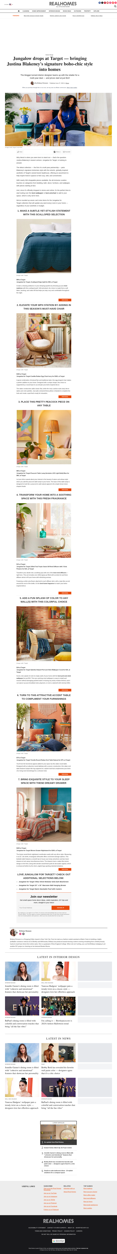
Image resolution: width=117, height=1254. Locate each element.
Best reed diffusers (90, 1198)
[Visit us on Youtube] (107, 3)
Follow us (58, 152)
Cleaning (26, 11)
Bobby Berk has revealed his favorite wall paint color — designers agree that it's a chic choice (59, 1163)
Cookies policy (69, 1231)
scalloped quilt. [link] (33, 288)
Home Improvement (39, 11)
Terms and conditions (43, 1231)
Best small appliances (91, 1205)
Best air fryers (88, 1201)
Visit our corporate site (82, 1248)
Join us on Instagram (50, 1196)
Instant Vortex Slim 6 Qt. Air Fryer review (58, 1147)
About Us (71, 1227)
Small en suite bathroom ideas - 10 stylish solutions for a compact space (58, 1171)
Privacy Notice (22, 914)
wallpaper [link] (50, 678)
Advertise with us (69, 1188)
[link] (20, 279)
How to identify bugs (78, 15)
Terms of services (40, 912)
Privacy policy (57, 1231)
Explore (96, 11)
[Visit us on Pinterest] (105, 3)
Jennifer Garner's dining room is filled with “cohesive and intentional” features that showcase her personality (58, 1155)
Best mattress (88, 1188)
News (67, 83)
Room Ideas (67, 11)
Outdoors (77, 11)
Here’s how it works (72, 87)
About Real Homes (70, 1192)
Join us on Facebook (50, 1206)
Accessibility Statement (37, 1227)
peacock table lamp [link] (35, 481)
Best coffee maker (89, 1195)
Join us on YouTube (50, 1193)
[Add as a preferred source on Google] (58, 1241)
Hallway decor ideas (96, 15)
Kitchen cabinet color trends (58, 15)
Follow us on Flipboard (51, 1209)
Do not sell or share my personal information (58, 1234)
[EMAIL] (23, 934)
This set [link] (26, 575)
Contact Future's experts (56, 1227)
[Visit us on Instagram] (110, 3)
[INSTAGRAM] (20, 934)
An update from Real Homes (54, 1142)
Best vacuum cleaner (90, 1192)
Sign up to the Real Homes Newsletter (52, 1189)
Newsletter (67, 152)
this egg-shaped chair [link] (59, 380)
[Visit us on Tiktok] (115, 3)
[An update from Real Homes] (58, 1134)
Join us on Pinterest (50, 1203)
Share (20, 152)
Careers (79, 1231)
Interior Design (54, 11)
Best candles (88, 1208)
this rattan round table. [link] (60, 764)
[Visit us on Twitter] (102, 3)
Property (87, 11)
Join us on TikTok (49, 1200)
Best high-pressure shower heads (33, 15)
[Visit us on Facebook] (100, 3)
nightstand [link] (35, 854)
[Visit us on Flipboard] (113, 3)
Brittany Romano (42, 83)
